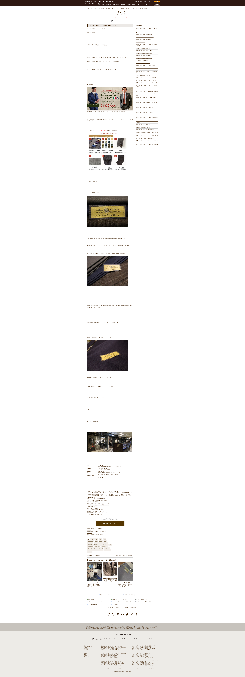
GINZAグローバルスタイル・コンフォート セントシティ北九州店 (147, 141)
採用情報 (145, 1)
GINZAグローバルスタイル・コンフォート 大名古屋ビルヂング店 (147, 94)
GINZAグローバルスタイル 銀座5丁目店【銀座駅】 (109, 656)
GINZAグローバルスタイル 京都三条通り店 (144, 124)
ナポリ (104, 539)
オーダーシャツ (104, 546)
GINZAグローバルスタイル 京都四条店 (143, 127)
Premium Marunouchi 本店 (140, 42)
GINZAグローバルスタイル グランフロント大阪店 (145, 105)
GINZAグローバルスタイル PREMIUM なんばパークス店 (146, 102)
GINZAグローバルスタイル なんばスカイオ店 (144, 112)
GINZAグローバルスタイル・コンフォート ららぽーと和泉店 (147, 118)
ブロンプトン (107, 548)
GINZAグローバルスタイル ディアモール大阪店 (144, 107)
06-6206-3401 (101, 471)
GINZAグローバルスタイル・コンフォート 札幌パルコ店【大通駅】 (111, 646)
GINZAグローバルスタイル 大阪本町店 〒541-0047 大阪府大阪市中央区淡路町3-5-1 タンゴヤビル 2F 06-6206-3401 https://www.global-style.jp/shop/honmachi (96, 531)
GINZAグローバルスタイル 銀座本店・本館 (144, 50)
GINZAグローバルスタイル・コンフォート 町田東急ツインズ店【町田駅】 (112, 663)
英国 (110, 544)
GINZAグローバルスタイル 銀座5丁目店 (143, 55)
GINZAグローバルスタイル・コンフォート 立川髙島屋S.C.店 (147, 69)
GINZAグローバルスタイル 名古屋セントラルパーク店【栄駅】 (141, 649)
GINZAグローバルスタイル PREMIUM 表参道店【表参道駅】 (110, 649)
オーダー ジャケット (94, 539)
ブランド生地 (90, 542)
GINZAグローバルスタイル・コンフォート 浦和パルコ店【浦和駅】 (111, 668)
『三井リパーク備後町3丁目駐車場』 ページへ (98, 505)
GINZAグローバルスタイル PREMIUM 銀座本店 (145, 34)
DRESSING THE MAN (98, 542)
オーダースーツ (97, 546)
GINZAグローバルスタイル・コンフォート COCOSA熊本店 (147, 144)
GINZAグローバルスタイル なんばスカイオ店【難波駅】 (140, 656)
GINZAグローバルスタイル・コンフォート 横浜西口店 (146, 77)
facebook (89, 551)
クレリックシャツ (100, 548)
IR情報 (140, 1)
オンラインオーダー (139, 146)
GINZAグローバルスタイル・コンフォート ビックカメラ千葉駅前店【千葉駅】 (143, 645)
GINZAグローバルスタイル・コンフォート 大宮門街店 (146, 80)
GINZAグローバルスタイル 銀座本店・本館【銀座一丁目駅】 (110, 655)
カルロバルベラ (90, 541)
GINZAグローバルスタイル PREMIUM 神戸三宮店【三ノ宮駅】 (141, 662)
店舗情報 (123, 4)
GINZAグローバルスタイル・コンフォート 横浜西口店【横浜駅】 (111, 665)
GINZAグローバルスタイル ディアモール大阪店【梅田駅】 (140, 654)
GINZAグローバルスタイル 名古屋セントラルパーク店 (146, 97)
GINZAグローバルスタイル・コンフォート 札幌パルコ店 (146, 28)
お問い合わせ (150, 1)
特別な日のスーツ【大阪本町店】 (94, 555)
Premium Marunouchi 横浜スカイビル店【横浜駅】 (109, 664)
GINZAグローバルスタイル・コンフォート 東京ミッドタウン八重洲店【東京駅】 (114, 653)
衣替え (100, 539)
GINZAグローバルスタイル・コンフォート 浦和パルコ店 (146, 82)
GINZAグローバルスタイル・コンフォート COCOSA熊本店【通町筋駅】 (142, 668)
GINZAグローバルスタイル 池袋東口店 (143, 63)
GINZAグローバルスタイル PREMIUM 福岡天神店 (145, 138)
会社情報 (136, 1)
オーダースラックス (91, 550)
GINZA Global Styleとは (106, 4)
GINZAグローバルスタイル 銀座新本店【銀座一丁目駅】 (110, 654)
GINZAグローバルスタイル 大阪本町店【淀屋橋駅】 (139, 655)
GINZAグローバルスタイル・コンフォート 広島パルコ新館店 (147, 133)
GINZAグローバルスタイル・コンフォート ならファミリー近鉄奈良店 (147, 122)
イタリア (105, 542)
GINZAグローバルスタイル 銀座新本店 (143, 48)
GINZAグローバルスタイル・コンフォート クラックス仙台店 (147, 31)
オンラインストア (135, 4)
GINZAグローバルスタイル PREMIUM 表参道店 (145, 37)
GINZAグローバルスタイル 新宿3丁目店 (143, 39)
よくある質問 (86, 649)
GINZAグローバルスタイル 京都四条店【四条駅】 (139, 661)
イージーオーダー (105, 544)
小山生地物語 (90, 546)
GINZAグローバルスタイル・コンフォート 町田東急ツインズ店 (147, 72)
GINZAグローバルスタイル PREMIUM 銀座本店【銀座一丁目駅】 (111, 648)
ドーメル (100, 541)
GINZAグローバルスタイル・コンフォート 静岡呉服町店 (146, 88)
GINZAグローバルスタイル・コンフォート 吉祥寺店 (145, 65)
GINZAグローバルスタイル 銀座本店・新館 (144, 53)
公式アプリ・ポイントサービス (146, 4)
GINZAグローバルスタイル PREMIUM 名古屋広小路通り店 (147, 91)
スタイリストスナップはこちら (122, 17)
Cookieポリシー (86, 657)
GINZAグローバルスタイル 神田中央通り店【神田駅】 (109, 657)
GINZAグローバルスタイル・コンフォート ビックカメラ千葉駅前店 (147, 86)
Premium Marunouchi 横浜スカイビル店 (143, 75)
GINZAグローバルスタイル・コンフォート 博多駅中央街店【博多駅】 (142, 665)
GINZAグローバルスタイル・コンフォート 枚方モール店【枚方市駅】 (142, 657)
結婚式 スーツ (107, 550)
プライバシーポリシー (87, 656)
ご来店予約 (157, 4)
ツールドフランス (100, 550)
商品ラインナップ (116, 4)
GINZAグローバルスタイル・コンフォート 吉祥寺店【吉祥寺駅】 (111, 661)
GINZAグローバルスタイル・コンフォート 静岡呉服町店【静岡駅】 (141, 646)
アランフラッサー (97, 544)
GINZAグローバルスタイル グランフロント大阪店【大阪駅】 (140, 653)
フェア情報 (128, 4)
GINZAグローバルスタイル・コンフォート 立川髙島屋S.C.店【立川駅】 (112, 662)
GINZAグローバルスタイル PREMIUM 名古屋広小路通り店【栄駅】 (141, 647)
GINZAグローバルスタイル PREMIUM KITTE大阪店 (145, 100)
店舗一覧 (85, 647)
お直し (96, 541)
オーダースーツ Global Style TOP (89, 645)
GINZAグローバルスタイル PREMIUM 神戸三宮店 (145, 129)
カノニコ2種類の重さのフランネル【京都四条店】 (123, 555)
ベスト (105, 541)
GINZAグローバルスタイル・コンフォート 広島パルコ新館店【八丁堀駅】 (142, 663)
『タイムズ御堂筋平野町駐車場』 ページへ (98, 514)
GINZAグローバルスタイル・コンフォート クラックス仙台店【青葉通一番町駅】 (114, 647)
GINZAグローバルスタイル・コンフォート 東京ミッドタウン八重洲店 (147, 45)
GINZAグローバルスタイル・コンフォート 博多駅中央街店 (147, 135)
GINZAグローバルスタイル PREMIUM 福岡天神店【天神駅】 (140, 664)
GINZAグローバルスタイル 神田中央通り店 (144, 58)
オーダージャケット (91, 548)
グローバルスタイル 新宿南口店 (142, 60)
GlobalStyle (90, 544)
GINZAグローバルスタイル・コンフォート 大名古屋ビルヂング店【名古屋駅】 (143, 648)
